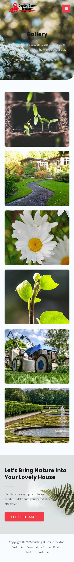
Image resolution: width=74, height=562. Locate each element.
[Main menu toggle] (66, 9)
